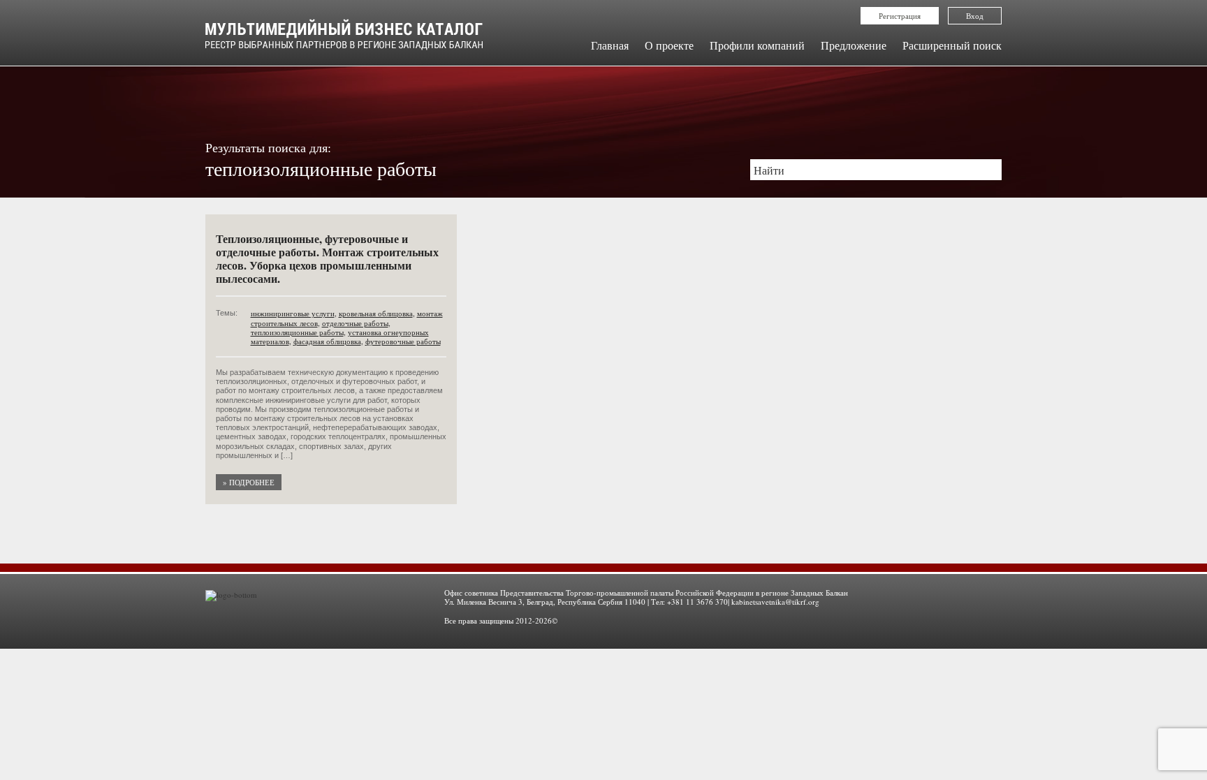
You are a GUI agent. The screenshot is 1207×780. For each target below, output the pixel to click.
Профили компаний (757, 45)
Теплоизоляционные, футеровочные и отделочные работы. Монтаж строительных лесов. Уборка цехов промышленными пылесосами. (327, 258)
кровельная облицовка (376, 313)
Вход (974, 15)
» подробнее (249, 482)
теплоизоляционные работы (297, 332)
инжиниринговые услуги (293, 313)
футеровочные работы (403, 341)
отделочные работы (355, 323)
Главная (610, 45)
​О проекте (669, 45)
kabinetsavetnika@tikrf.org (775, 601)
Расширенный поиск (952, 45)
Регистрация (900, 15)
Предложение (853, 45)
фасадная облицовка (327, 341)
